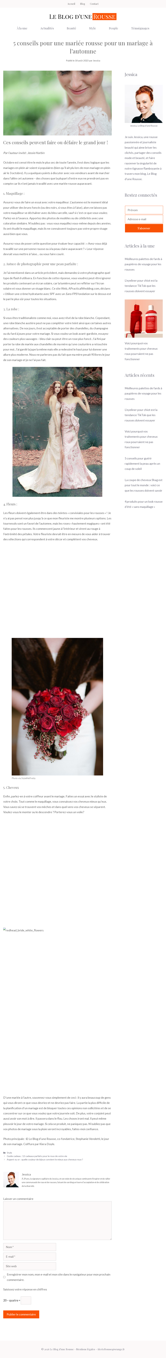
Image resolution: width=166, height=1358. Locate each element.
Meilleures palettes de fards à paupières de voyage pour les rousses (143, 264)
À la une (22, 28)
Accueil (71, 3)
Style (92, 28)
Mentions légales (85, 1349)
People (113, 28)
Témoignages (140, 28)
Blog (82, 3)
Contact (94, 3)
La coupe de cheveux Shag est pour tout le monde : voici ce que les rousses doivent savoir (143, 485)
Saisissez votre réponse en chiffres (25, 1289)
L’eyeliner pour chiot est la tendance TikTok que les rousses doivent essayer (141, 286)
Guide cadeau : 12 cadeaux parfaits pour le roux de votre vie (37, 1156)
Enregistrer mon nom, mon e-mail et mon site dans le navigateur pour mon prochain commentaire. (58, 1277)
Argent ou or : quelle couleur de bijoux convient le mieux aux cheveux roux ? (45, 1159)
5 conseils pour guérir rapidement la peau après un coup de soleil (142, 464)
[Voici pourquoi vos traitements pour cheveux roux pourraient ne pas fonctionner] (144, 335)
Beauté (71, 28)
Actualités (47, 28)
